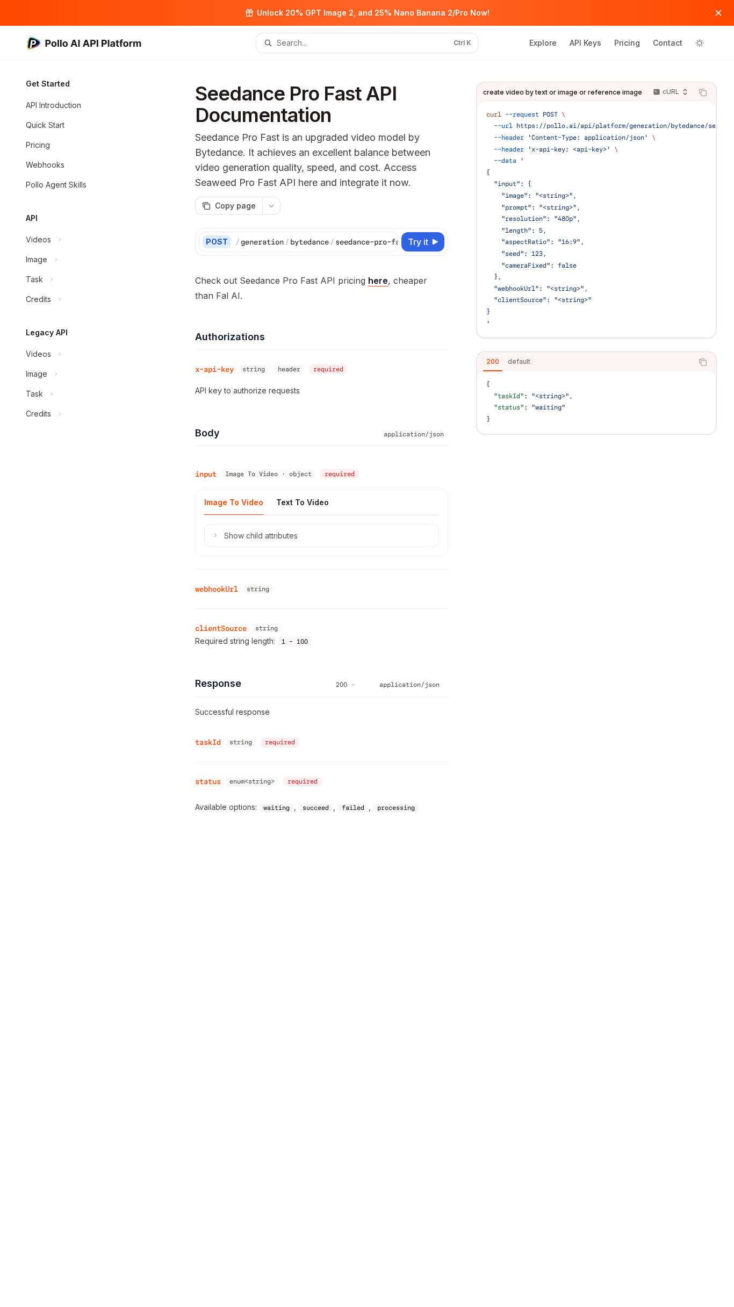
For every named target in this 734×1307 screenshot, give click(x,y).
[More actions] (271, 206)
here (378, 280)
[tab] (492, 361)
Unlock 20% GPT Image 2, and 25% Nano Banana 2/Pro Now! (373, 12)
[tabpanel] (596, 402)
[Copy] (388, 242)
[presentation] (596, 219)
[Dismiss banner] (718, 13)
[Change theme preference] (699, 43)
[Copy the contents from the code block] (703, 92)
